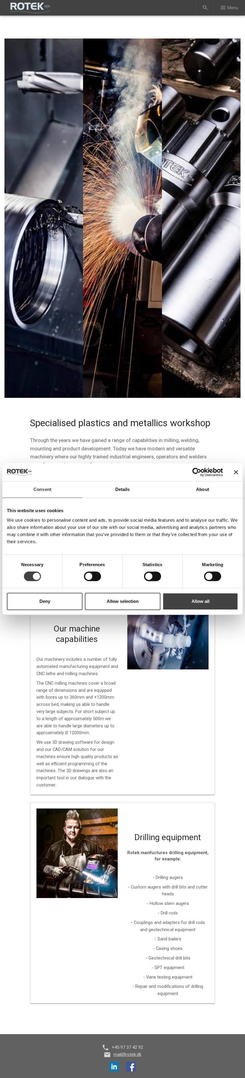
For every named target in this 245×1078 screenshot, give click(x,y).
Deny (44, 601)
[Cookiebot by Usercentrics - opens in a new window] (197, 472)
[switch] (92, 576)
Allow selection (123, 601)
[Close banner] (236, 472)
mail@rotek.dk (127, 1054)
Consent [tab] (42, 489)
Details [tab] (122, 489)
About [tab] (202, 489)
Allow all (200, 601)
